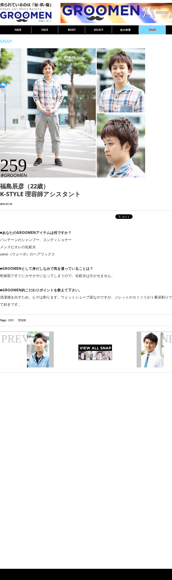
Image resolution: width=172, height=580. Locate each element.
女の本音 (125, 30)
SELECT (98, 30)
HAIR (18, 30)
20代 (11, 320)
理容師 (22, 320)
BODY (71, 30)
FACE (44, 30)
